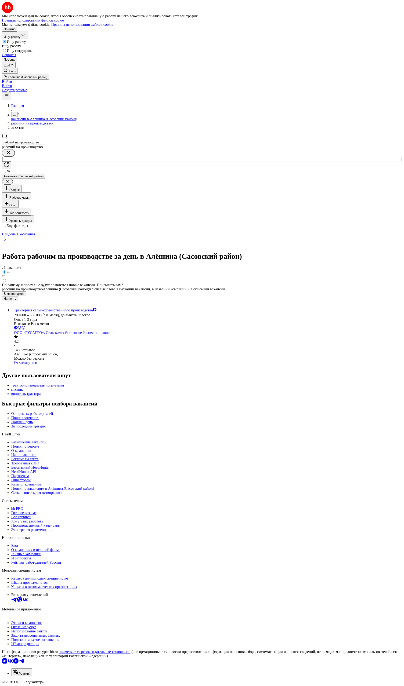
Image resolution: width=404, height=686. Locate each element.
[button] (7, 82)
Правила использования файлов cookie (82, 24)
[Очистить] (8, 153)
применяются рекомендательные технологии (94, 652)
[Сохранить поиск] (6, 165)
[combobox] (23, 142)
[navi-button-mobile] (6, 96)
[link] (10, 71)
